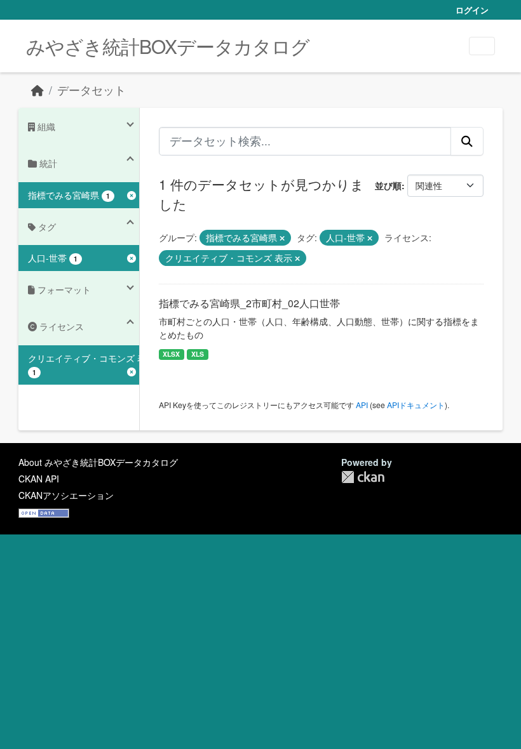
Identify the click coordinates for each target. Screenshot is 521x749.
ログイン (472, 10)
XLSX (171, 354)
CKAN (362, 477)
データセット (91, 90)
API (362, 404)
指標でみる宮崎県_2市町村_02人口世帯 (249, 303)
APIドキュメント (416, 404)
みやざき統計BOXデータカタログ (167, 46)
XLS (197, 354)
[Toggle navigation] (482, 46)
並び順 (388, 185)
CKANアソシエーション (66, 495)
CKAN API (38, 478)
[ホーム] (37, 90)
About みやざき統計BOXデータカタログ (98, 462)
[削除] (282, 238)
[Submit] (467, 141)
